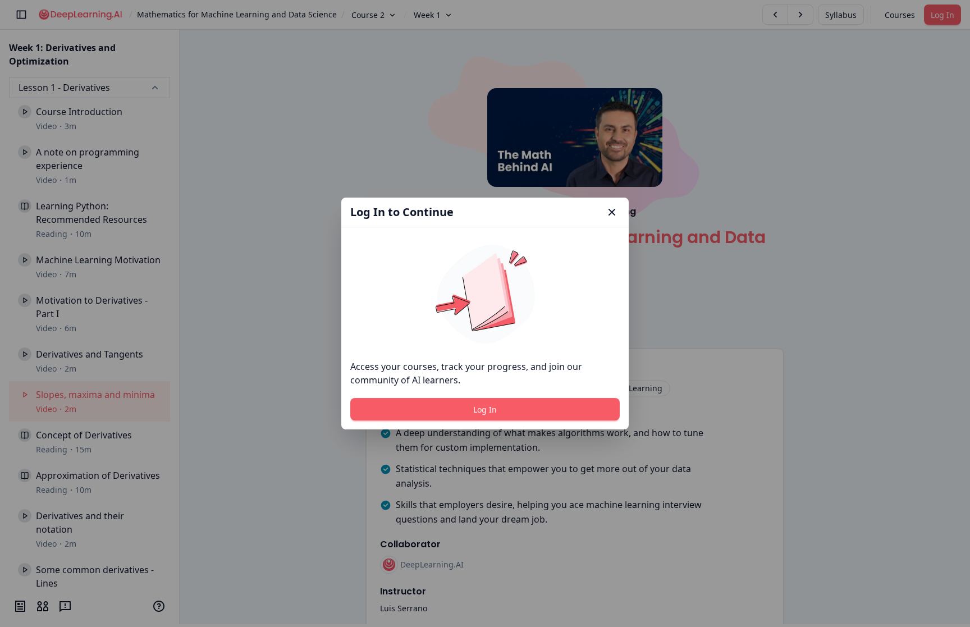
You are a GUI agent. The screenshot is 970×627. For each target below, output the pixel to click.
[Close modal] (612, 212)
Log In (485, 409)
